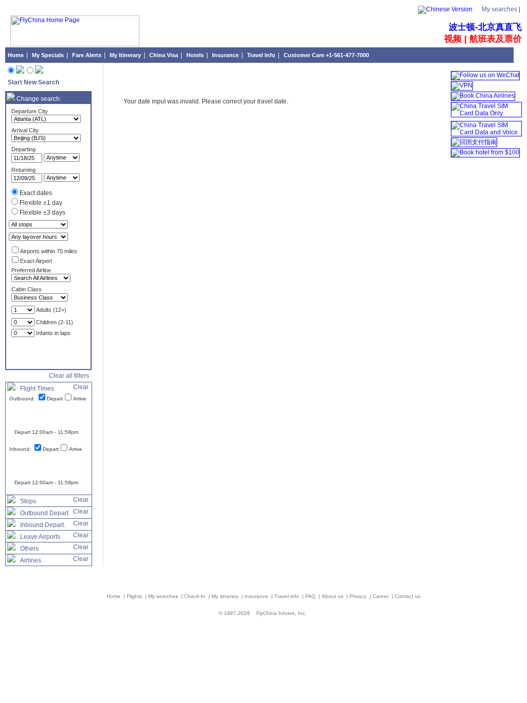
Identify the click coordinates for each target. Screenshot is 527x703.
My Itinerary (125, 55)
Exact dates (36, 193)
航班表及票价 (495, 39)
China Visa (163, 55)
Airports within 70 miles (48, 251)
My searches (499, 9)
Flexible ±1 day (41, 202)
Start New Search (33, 82)
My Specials (48, 55)
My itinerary (226, 596)
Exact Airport (36, 261)
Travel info (287, 596)
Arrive (79, 398)
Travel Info (261, 55)
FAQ (311, 596)
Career (381, 596)
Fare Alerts (86, 55)
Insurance (225, 55)
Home (16, 55)
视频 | (456, 39)
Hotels (195, 55)
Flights (135, 596)
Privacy (358, 596)
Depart (55, 398)
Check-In (195, 596)
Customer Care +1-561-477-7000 (326, 55)
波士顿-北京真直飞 (485, 27)
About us (333, 596)
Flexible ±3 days (42, 212)
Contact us (407, 596)
